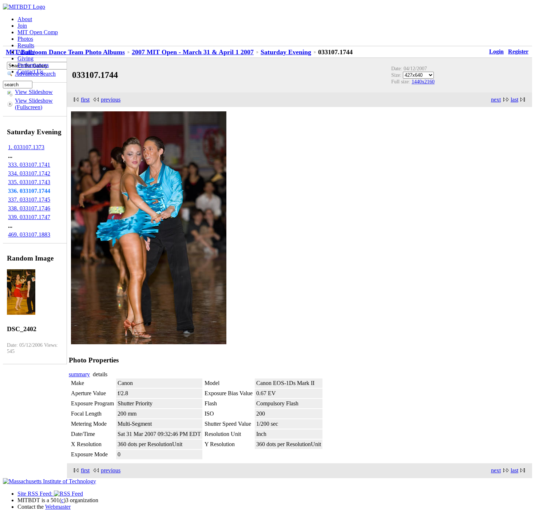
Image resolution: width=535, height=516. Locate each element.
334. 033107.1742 (29, 173)
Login (496, 51)
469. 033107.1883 (29, 234)
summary (79, 374)
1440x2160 (423, 81)
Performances (33, 65)
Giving (25, 58)
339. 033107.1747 (29, 217)
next (496, 99)
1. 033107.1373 (26, 147)
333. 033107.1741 (29, 165)
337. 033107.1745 (29, 200)
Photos (25, 39)
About (24, 19)
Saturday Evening (286, 52)
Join (22, 26)
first (85, 99)
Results (25, 45)
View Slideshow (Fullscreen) (34, 104)
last (514, 99)
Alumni (26, 52)
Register (518, 51)
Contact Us (30, 71)
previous (110, 99)
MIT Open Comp (37, 32)
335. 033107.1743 (29, 182)
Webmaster (58, 507)
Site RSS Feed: (35, 494)
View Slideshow (34, 92)
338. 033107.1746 (29, 208)
